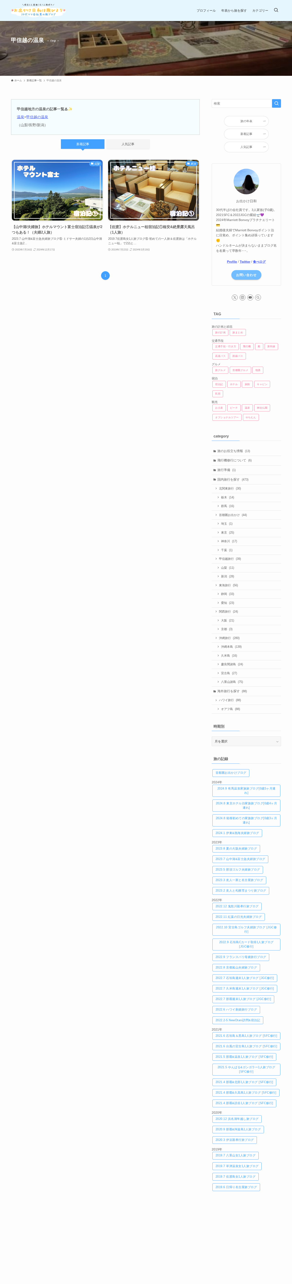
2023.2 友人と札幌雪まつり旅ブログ (241, 890)
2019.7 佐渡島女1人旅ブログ (236, 1176)
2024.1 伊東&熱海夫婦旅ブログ (237, 833)
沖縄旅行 (229, 638)
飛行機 (247, 346)
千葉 (226, 550)
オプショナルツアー (227, 417)
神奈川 (229, 541)
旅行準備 (226, 470)
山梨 (227, 567)
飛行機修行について (234, 460)
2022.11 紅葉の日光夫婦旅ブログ (239, 916)
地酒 (258, 370)
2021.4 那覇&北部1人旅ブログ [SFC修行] (244, 1082)
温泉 (20, 117)
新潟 (227, 576)
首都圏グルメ (240, 370)
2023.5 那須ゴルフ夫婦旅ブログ (238, 869)
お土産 (219, 407)
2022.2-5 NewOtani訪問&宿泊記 (238, 1020)
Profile (232, 261)
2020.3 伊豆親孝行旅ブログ (235, 1140)
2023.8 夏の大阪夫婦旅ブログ (236, 848)
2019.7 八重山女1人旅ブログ (236, 1155)
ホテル (234, 384)
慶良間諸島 (232, 664)
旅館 (247, 384)
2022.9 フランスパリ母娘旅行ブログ (241, 957)
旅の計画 (220, 332)
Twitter (245, 261)
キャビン (262, 384)
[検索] (258, 297)
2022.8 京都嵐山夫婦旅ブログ (236, 967)
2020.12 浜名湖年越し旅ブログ (237, 1119)
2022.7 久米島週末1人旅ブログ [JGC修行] (245, 988)
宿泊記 (219, 384)
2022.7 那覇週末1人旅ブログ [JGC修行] (243, 999)
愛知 (227, 603)
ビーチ (234, 407)
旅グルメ (220, 370)
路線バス (237, 356)
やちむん (251, 417)
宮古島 (229, 673)
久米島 (229, 655)
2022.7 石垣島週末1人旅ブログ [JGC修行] (245, 978)
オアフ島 (230, 709)
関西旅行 (228, 611)
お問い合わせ (246, 275)
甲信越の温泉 (37, 117)
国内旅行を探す (232, 479)
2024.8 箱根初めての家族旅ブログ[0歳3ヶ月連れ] (246, 820)
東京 (227, 532)
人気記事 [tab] (128, 144)
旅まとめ (237, 332)
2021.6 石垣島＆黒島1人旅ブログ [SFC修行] (246, 1035)
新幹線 (271, 346)
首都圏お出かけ (233, 515)
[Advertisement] (246, 1230)
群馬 (227, 506)
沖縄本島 (231, 646)
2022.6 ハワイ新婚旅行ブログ (236, 1009)
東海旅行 (228, 585)
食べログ (259, 261)
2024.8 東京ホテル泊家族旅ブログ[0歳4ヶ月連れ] (246, 805)
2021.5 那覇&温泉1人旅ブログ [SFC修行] (244, 1056)
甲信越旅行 (230, 558)
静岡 (227, 594)
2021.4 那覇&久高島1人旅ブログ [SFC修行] (246, 1092)
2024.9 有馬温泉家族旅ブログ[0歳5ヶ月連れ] (246, 791)
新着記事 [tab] (82, 144)
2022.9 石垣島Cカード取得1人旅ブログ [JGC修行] (246, 944)
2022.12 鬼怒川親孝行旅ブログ (237, 906)
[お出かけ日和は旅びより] (38, 10)
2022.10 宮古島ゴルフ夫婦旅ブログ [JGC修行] (246, 929)
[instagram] (242, 297)
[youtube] (250, 297)
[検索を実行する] (276, 103)
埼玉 (226, 523)
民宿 (217, 393)
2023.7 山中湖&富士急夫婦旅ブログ (240, 859)
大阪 (227, 620)
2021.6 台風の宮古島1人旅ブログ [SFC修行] (246, 1046)
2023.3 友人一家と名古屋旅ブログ (239, 880)
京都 (226, 629)
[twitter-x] (235, 297)
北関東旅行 (230, 488)
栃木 (227, 497)
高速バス (220, 356)
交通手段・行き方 (225, 346)
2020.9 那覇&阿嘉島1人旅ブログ (238, 1129)
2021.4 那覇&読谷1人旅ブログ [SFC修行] (244, 1103)
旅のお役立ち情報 (233, 451)
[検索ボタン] (276, 10)
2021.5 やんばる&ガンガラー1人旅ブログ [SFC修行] (246, 1069)
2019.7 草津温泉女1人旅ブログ (237, 1166)
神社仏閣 (262, 407)
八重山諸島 (232, 682)
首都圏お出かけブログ (231, 772)
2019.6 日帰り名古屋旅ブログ (236, 1187)
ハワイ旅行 (230, 700)
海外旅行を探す (232, 691)
